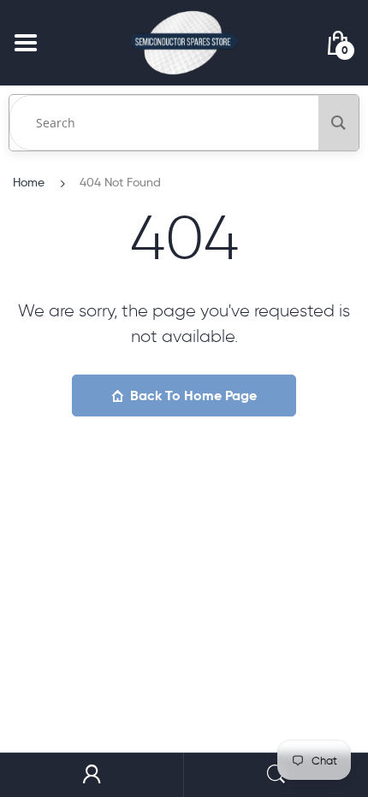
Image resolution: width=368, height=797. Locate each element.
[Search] (338, 123)
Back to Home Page (193, 395)
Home (29, 182)
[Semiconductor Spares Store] (184, 42)
